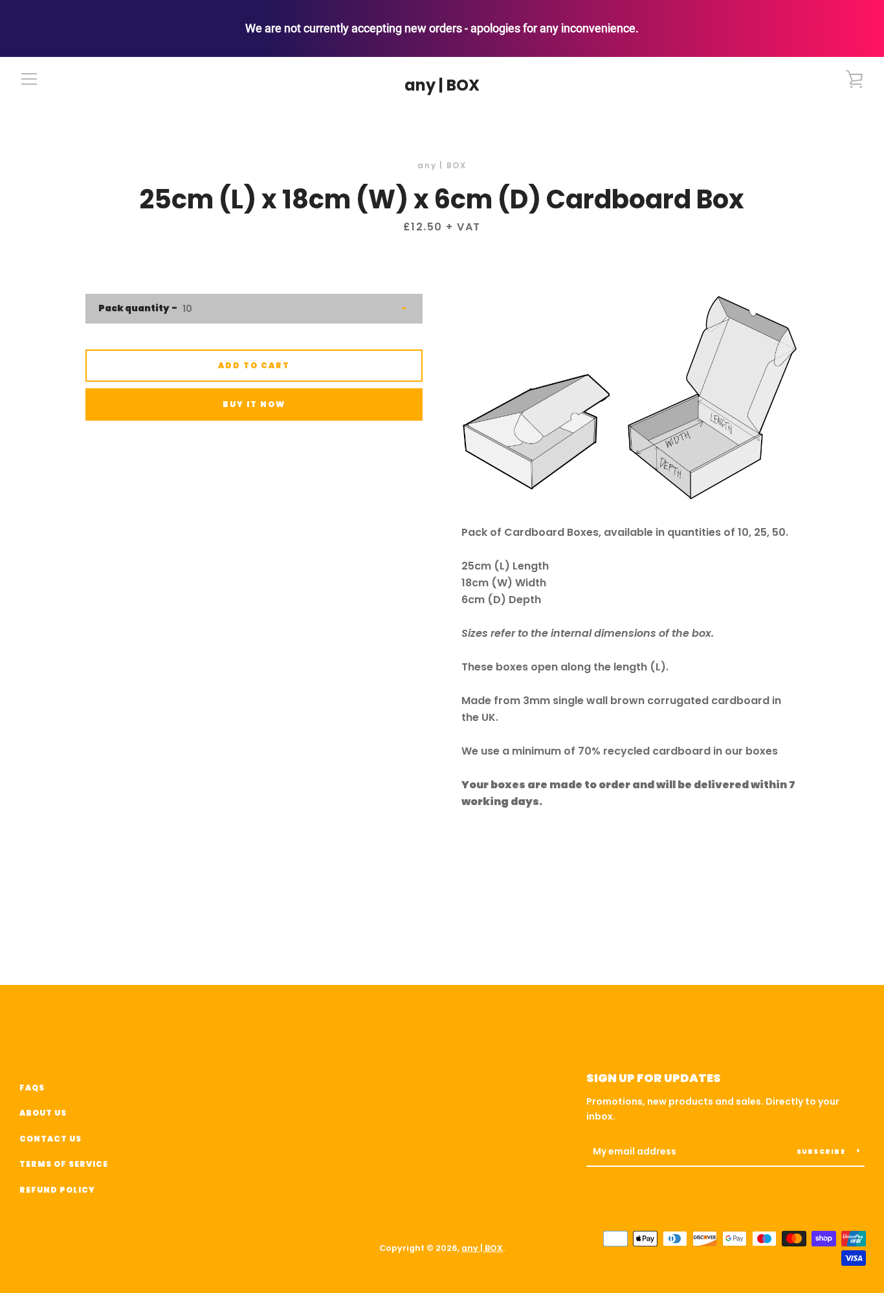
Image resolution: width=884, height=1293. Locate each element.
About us (43, 1112)
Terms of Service (63, 1163)
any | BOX (442, 85)
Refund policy (57, 1189)
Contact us (50, 1138)
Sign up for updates (653, 1078)
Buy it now (254, 404)
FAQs (32, 1087)
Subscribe (822, 1151)
